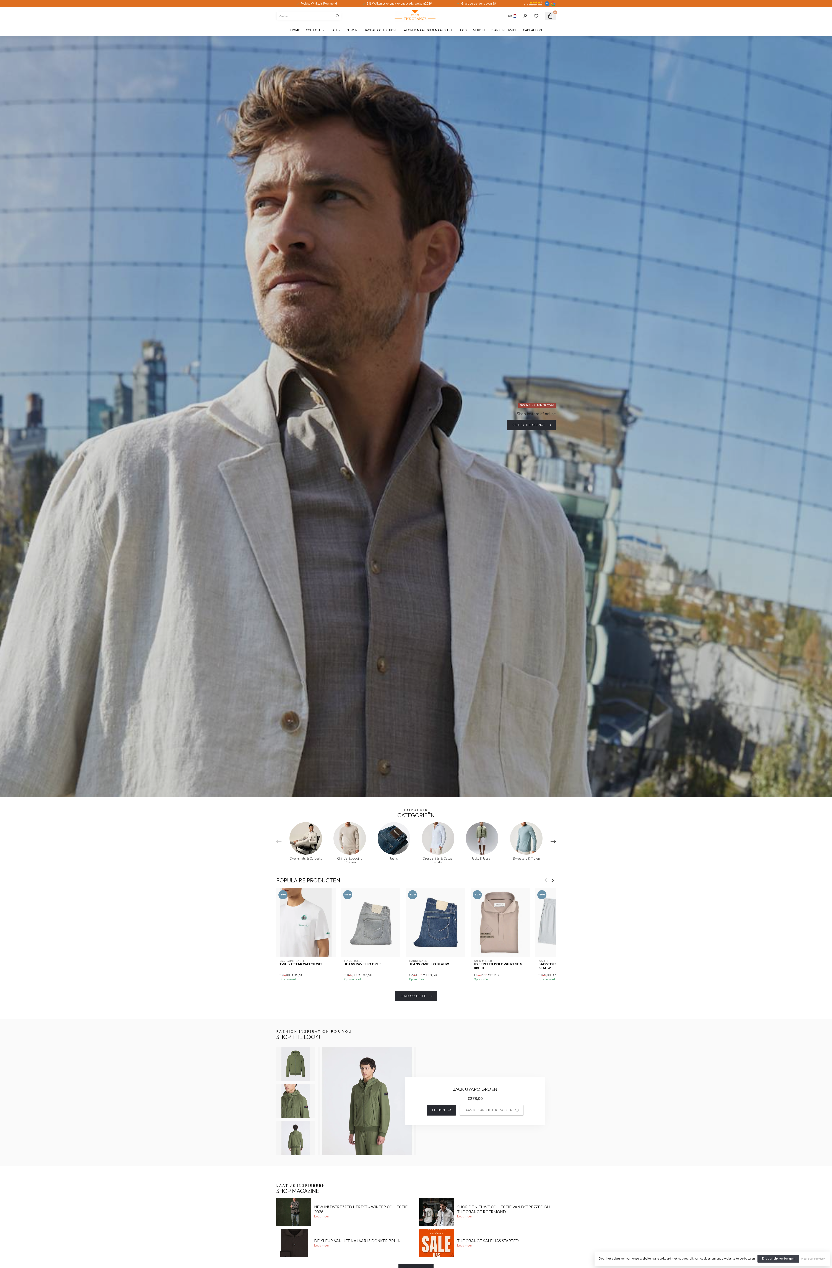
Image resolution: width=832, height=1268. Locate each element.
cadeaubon (532, 30)
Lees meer (321, 1216)
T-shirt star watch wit (301, 964)
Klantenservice (504, 30)
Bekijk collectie (413, 996)
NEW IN (352, 30)
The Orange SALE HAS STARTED (488, 1240)
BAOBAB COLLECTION (380, 30)
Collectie (314, 30)
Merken (479, 30)
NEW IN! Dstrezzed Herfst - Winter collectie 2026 (361, 1209)
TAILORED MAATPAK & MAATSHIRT (427, 30)
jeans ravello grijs (362, 964)
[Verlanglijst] (536, 16)
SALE (334, 30)
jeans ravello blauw (429, 964)
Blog (463, 30)
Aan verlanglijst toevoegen (489, 1110)
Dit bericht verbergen (778, 1259)
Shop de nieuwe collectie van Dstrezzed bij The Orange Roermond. (503, 1209)
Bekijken (438, 1110)
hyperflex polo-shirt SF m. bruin (498, 966)
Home (295, 30)
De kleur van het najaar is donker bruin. (358, 1240)
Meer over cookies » (813, 1258)
